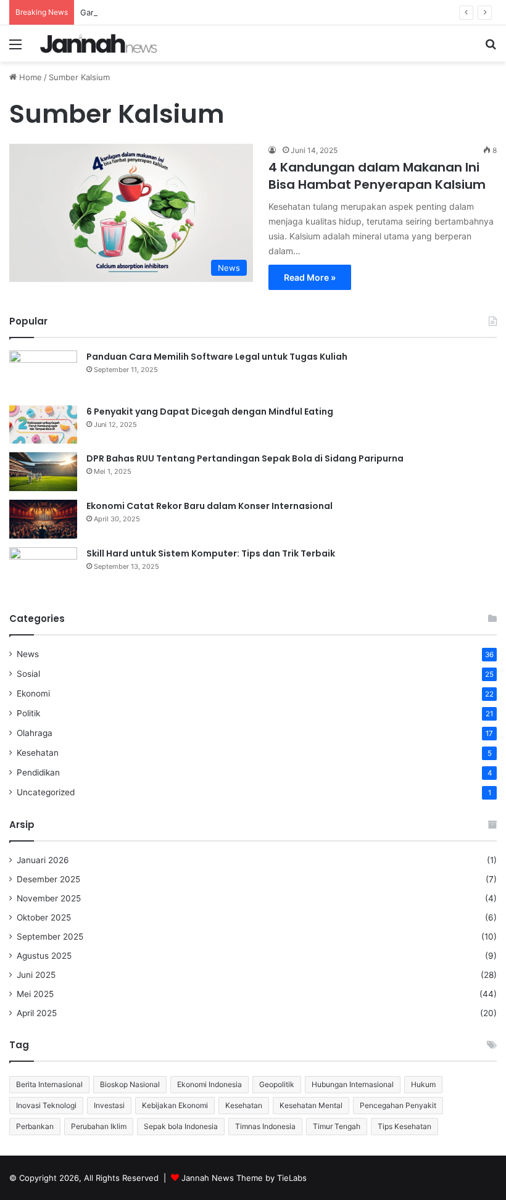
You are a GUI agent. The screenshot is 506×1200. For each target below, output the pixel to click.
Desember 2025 (48, 879)
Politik (28, 713)
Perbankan (35, 1126)
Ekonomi (33, 693)
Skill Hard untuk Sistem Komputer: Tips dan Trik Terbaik (210, 553)
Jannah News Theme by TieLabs (244, 1178)
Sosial (28, 674)
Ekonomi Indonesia (209, 1084)
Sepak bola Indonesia (181, 1126)
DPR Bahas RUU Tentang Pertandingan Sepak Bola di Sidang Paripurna (245, 458)
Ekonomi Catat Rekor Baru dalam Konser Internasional (209, 506)
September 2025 (50, 936)
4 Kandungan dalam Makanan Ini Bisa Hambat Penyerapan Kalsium (377, 176)
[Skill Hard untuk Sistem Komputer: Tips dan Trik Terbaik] (43, 570)
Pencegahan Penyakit (398, 1105)
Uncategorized (46, 792)
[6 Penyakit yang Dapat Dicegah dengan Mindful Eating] (43, 424)
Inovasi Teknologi (46, 1105)
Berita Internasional (49, 1084)
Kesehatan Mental (311, 1105)
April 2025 (37, 1013)
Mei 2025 (35, 994)
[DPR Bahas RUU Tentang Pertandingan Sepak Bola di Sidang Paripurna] (43, 471)
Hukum (423, 1084)
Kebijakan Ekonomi (175, 1105)
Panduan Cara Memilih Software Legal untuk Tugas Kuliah (216, 356)
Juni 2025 (36, 975)
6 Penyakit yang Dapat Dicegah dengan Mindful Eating (209, 411)
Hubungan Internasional (353, 1084)
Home (29, 77)
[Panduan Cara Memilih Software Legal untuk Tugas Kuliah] (43, 373)
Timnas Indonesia (265, 1126)
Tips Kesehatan (404, 1126)
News (28, 654)
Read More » (310, 277)
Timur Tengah (336, 1126)
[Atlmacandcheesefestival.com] (98, 43)
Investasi (109, 1105)
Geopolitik (276, 1084)
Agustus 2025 (44, 956)
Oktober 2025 (44, 917)
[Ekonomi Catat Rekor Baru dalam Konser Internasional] (43, 519)
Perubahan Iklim (98, 1126)
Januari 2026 (43, 860)
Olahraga (34, 733)
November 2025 (49, 898)
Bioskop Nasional (130, 1084)
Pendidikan (38, 772)
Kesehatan (38, 753)
